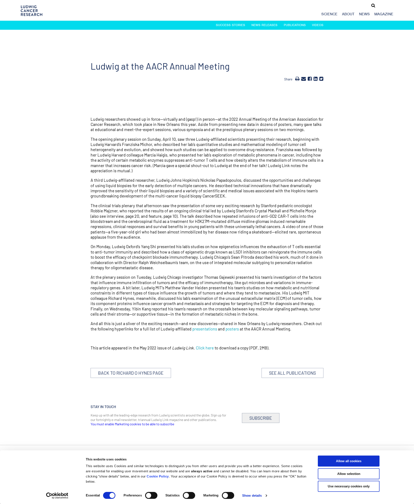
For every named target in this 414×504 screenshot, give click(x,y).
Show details (252, 495)
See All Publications (292, 373)
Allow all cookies (348, 461)
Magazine (383, 14)
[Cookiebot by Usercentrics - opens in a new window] (57, 495)
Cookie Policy (158, 476)
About (348, 14)
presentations (204, 328)
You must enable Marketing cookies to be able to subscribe (132, 424)
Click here (205, 347)
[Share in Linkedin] (316, 78)
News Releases (264, 25)
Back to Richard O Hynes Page (130, 373)
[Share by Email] (303, 78)
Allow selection (348, 474)
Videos (317, 25)
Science (329, 14)
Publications (295, 25)
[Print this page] (297, 78)
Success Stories (230, 25)
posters (232, 328)
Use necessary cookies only (349, 486)
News (364, 14)
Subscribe (260, 418)
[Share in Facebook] (310, 78)
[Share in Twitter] (321, 78)
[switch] (151, 495)
